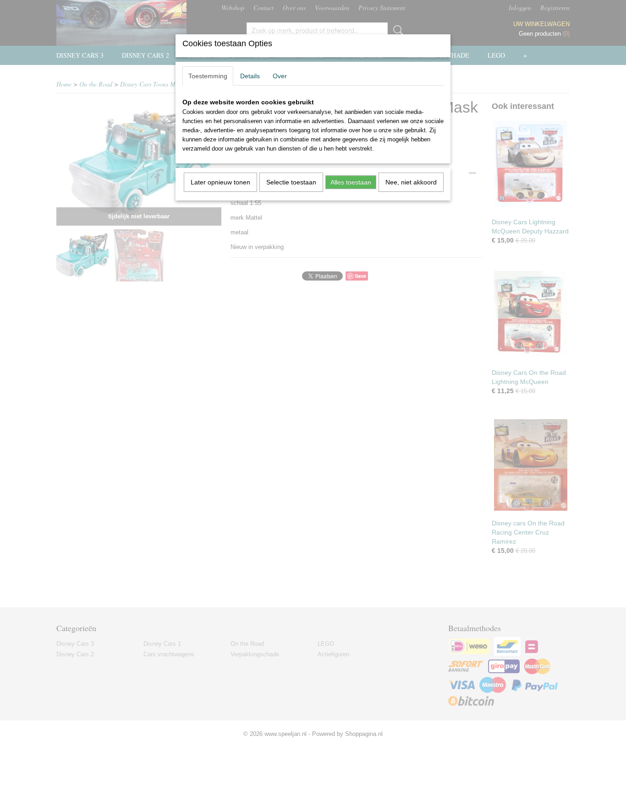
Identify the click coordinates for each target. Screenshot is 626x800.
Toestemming (207, 76)
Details (250, 76)
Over (280, 76)
